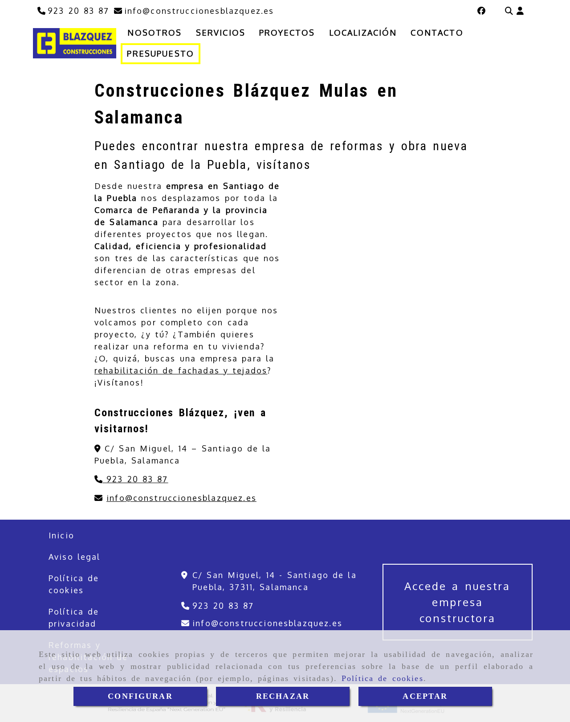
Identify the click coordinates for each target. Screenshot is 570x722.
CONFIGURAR (140, 696)
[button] (520, 11)
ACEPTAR (425, 696)
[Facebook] (481, 11)
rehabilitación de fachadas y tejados (180, 370)
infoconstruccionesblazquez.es (181, 498)
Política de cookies (382, 678)
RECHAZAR (282, 696)
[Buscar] (509, 11)
